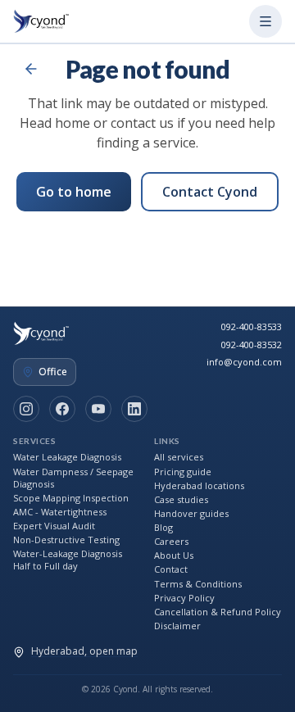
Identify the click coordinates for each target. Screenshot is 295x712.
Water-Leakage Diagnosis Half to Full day (67, 559)
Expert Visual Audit (54, 525)
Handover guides (191, 513)
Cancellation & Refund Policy (217, 611)
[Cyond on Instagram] (26, 409)
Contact (171, 569)
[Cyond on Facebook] (62, 409)
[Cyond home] (44, 21)
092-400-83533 (251, 326)
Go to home (73, 192)
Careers (171, 541)
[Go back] (31, 69)
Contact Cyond (209, 192)
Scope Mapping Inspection (71, 498)
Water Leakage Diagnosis (67, 457)
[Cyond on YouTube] (98, 409)
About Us (173, 555)
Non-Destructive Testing (66, 539)
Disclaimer (177, 625)
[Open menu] (265, 21)
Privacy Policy (184, 598)
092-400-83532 (251, 344)
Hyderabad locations (199, 485)
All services (178, 457)
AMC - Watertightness (60, 512)
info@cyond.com (244, 362)
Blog (163, 527)
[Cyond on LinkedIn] (134, 409)
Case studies (181, 499)
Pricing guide (182, 471)
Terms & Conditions (198, 584)
